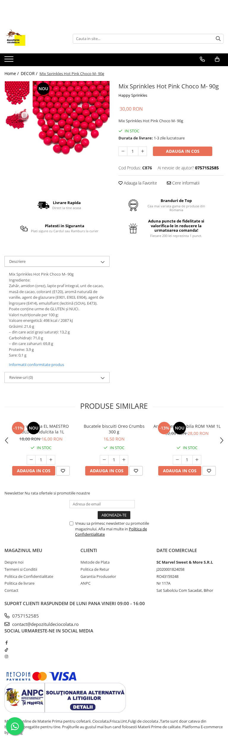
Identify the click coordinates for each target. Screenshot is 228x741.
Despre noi (13, 562)
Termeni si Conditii (20, 569)
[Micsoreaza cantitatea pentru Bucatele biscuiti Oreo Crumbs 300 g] (104, 460)
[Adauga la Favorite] (63, 471)
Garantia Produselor (98, 576)
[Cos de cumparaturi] (217, 59)
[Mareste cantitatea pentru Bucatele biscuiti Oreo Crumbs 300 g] (123, 460)
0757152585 (25, 616)
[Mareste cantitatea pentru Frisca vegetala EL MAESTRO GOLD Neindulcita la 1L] (50, 460)
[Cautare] (218, 39)
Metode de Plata (95, 562)
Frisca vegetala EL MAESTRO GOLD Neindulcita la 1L (41, 429)
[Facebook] (6, 642)
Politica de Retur (94, 569)
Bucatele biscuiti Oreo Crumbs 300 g (114, 429)
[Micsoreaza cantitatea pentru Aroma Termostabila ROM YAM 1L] (177, 460)
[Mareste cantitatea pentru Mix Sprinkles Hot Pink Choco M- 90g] (142, 151)
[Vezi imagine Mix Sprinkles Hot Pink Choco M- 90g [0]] (17, 93)
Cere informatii (185, 183)
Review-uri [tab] (21, 377)
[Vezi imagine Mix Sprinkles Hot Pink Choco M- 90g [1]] (17, 118)
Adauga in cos (183, 151)
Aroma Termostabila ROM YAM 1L (187, 426)
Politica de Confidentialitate (28, 576)
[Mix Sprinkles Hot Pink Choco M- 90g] (71, 119)
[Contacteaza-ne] (202, 59)
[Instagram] (6, 656)
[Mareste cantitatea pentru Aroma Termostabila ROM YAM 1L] (196, 460)
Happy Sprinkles (132, 95)
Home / (12, 73)
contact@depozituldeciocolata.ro (45, 624)
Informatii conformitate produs (36, 364)
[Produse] (9, 60)
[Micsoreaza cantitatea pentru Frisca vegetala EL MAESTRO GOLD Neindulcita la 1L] (31, 460)
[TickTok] (6, 649)
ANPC (85, 583)
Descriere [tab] (17, 261)
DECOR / (30, 73)
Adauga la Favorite (140, 183)
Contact (11, 590)
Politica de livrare (19, 583)
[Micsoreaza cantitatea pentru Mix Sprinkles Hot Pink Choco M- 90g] (122, 151)
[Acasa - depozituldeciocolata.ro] (34, 38)
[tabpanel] (71, 119)
